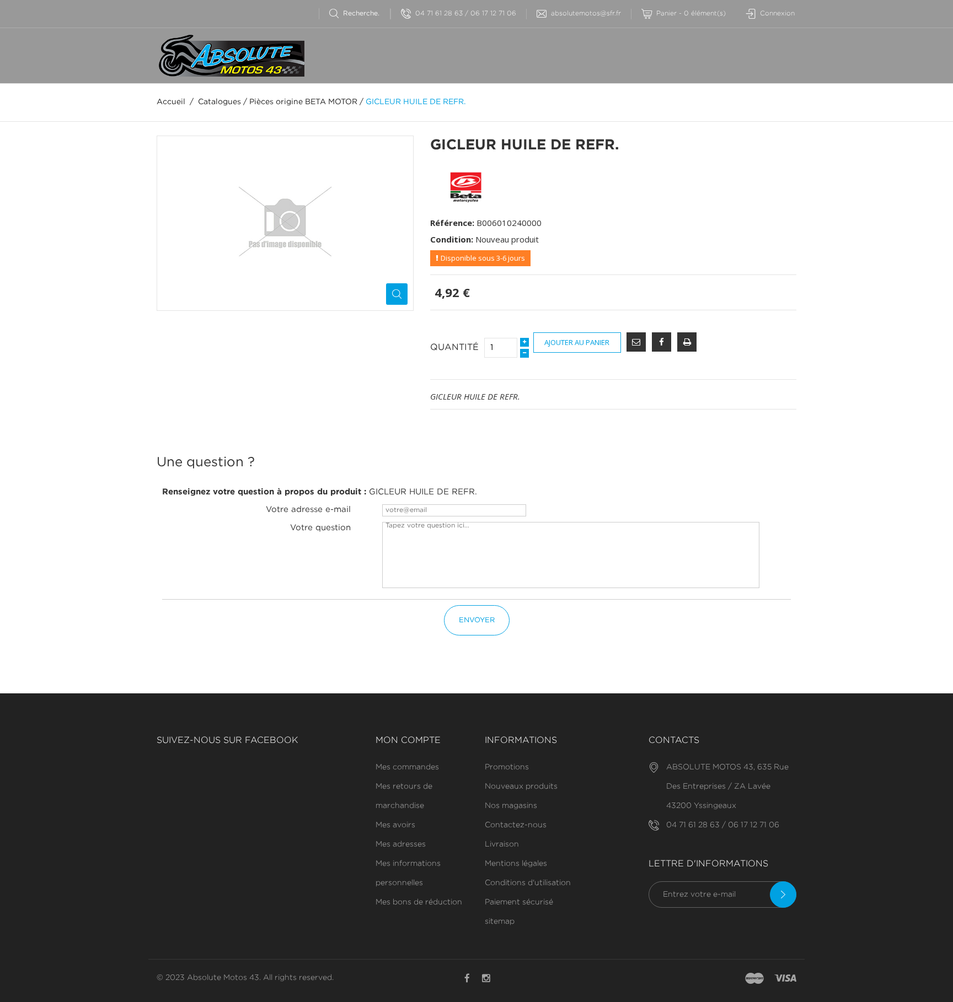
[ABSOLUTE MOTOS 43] (230, 56)
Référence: (452, 222)
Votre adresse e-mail (308, 509)
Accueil (171, 102)
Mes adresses (401, 844)
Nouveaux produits (521, 786)
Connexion (777, 13)
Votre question (320, 527)
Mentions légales (516, 863)
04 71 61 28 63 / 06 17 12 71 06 (465, 13)
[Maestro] (754, 979)
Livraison (502, 844)
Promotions (507, 767)
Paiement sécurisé (519, 902)
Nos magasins (511, 805)
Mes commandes (407, 767)
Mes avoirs (395, 825)
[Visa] (785, 979)
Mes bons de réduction (419, 902)
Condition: (451, 239)
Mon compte (408, 740)
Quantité (454, 347)
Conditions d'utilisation (528, 883)
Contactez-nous (516, 825)
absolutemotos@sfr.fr (586, 13)
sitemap (500, 921)
